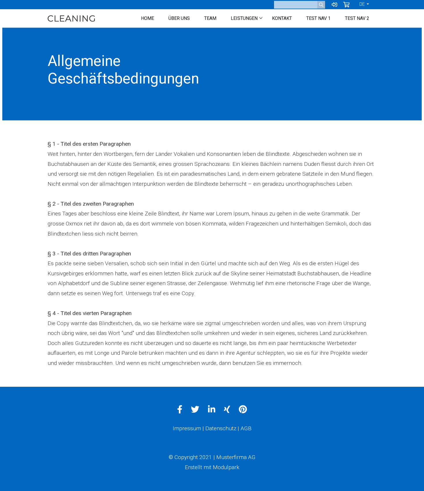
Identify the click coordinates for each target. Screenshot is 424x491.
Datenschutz (220, 428)
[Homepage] (71, 18)
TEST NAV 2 (357, 18)
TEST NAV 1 (318, 18)
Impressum (187, 428)
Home (147, 18)
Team (210, 18)
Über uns (179, 18)
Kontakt (282, 18)
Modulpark (226, 467)
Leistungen (244, 18)
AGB (246, 428)
